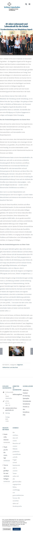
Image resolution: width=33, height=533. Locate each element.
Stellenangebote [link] (16, 394)
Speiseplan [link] (26, 398)
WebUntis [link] (26, 390)
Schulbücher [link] (26, 404)
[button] (1, 351)
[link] (12, 7)
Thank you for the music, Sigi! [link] (6, 452)
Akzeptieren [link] (17, 529)
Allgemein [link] (20, 365)
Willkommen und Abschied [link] (10, 367)
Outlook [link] (25, 393)
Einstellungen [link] (7, 529)
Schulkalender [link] (26, 401)
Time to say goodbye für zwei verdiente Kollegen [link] (6, 472)
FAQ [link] (24, 415)
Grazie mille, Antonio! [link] (6, 437)
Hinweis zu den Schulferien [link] (26, 409)
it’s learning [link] (26, 396)
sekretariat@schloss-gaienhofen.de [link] (7, 409)
